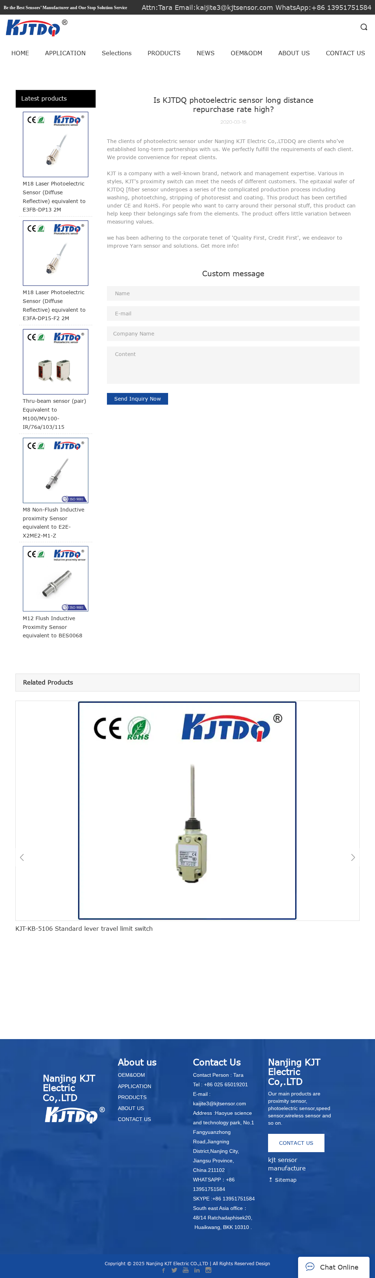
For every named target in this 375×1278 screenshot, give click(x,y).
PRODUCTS (164, 53)
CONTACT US (345, 53)
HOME (20, 53)
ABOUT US (294, 53)
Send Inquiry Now (137, 399)
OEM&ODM (246, 53)
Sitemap (285, 1180)
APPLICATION (65, 53)
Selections (116, 53)
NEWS (206, 53)
